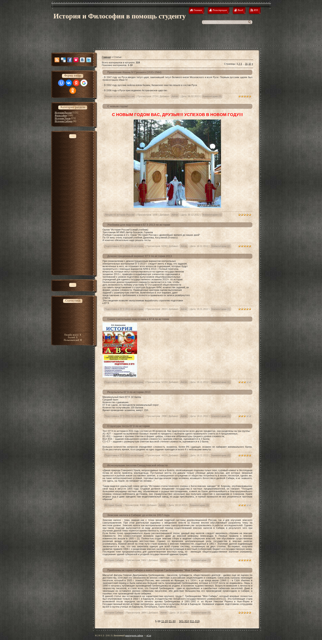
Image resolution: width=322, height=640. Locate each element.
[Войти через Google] (83, 82)
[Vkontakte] (82, 59)
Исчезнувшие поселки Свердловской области (137, 465)
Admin (175, 96)
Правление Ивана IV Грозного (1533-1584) (134, 72)
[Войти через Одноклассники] (72, 90)
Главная (106, 57)
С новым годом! (117, 106)
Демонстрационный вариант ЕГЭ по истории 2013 (139, 256)
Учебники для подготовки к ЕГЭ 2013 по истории (138, 224)
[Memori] (76, 59)
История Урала (63, 118)
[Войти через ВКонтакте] (68, 83)
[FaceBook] (69, 59)
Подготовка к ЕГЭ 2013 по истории (124, 246)
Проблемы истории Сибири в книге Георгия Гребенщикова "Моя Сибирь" (154, 570)
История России (63, 112)
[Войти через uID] (61, 83)
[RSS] (57, 59)
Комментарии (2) (220, 246)
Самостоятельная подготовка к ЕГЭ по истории (138, 319)
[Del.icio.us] (63, 59)
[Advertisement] (161, 38)
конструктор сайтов (134, 635)
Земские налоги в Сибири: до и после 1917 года (138, 515)
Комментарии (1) (212, 214)
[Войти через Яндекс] (76, 83)
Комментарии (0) (212, 96)
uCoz (149, 635)
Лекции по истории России (119, 96)
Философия (61, 115)
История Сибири (64, 121)
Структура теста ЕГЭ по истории (128, 426)
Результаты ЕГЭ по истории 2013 (128, 392)
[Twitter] (88, 59)
